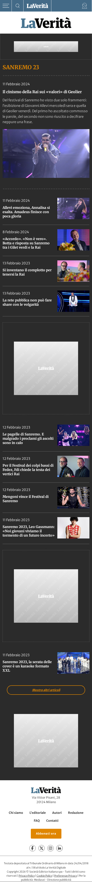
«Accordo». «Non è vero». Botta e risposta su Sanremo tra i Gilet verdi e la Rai (26, 243)
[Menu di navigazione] (6, 6)
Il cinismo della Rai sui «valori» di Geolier (42, 91)
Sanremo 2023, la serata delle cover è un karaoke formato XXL (27, 666)
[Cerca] (18, 6)
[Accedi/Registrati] (84, 6)
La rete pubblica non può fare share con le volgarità (27, 302)
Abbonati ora (46, 834)
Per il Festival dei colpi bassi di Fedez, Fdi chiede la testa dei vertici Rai (28, 469)
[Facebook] (32, 848)
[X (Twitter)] (41, 848)
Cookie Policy (44, 875)
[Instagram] (50, 848)
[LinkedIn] (59, 848)
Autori (57, 813)
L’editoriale (38, 813)
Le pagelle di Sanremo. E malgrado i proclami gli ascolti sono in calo (28, 438)
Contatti (52, 821)
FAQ (37, 821)
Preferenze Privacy (65, 875)
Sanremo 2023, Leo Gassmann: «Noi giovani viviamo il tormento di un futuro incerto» (29, 531)
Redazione (75, 813)
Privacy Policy (27, 875)
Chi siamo (16, 813)
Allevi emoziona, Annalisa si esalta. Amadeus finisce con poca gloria (26, 211)
